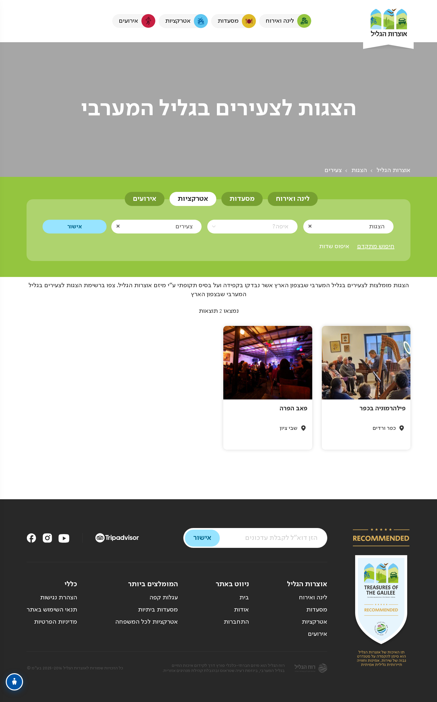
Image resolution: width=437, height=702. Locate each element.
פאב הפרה (293, 409)
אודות (241, 610)
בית (244, 598)
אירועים (144, 198)
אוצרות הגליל (393, 170)
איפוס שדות (334, 246)
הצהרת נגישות (58, 598)
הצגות (359, 170)
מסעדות (242, 198)
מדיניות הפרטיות (55, 622)
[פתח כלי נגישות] (14, 681)
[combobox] (348, 226)
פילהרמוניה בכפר (383, 409)
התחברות (236, 622)
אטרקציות (193, 198)
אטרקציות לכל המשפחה (146, 622)
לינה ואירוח (293, 198)
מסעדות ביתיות (158, 610)
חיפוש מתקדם (375, 246)
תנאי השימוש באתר (52, 610)
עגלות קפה (163, 598)
